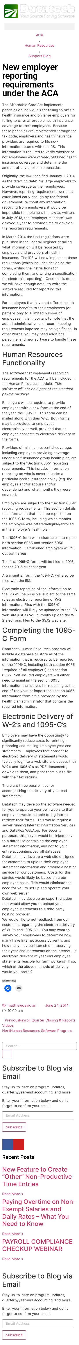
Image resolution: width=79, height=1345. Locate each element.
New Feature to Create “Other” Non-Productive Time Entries (37, 1177)
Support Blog (40, 56)
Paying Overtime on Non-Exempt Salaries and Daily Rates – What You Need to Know (39, 1212)
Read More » (12, 1194)
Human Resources (39, 45)
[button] (39, 26)
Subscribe (14, 1127)
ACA (39, 35)
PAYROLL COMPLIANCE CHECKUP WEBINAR (37, 1245)
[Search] (7, 1054)
